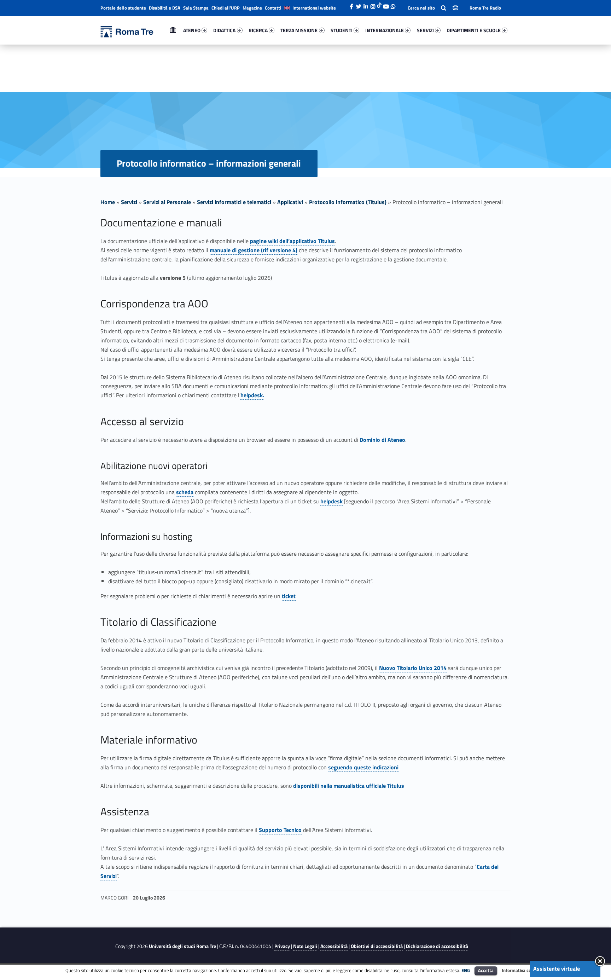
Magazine (252, 7)
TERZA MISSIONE (299, 30)
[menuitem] (173, 30)
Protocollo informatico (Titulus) (347, 202)
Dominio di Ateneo (382, 439)
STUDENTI (342, 30)
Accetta (486, 970)
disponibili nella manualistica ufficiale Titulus (348, 785)
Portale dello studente (123, 7)
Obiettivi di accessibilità (377, 946)
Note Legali (305, 946)
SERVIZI (425, 30)
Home (173, 30)
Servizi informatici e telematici (234, 202)
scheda (184, 492)
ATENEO (191, 30)
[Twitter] (358, 4)
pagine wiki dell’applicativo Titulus (292, 241)
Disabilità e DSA (164, 7)
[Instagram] (372, 4)
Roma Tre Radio (485, 7)
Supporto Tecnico (280, 830)
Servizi (129, 202)
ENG (465, 970)
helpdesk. (252, 395)
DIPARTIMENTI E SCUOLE (474, 30)
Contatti (273, 7)
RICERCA (258, 30)
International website (314, 7)
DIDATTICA (224, 30)
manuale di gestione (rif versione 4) (253, 250)
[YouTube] (386, 4)
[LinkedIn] (365, 4)
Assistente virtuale (556, 968)
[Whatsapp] (393, 4)
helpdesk (331, 501)
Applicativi (290, 202)
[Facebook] (351, 4)
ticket (289, 596)
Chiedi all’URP (225, 7)
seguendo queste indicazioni (363, 767)
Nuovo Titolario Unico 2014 (413, 668)
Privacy (282, 946)
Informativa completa (524, 970)
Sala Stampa (196, 7)
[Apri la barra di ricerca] (433, 8)
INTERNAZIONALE (384, 30)
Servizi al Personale (167, 202)
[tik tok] (379, 4)
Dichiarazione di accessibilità (437, 946)
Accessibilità (334, 946)
